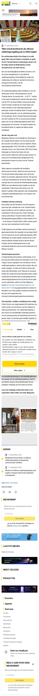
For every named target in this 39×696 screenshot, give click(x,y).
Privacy (5, 613)
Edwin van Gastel (12, 483)
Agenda (8, 604)
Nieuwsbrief (7, 620)
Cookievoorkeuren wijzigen (12, 642)
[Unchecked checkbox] (6, 685)
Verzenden (19, 680)
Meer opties (18, 370)
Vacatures (6, 631)
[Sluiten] (33, 664)
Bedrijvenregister (9, 635)
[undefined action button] (33, 675)
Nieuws (15, 4)
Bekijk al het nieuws (8, 552)
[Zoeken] (30, 3)
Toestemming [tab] (7, 329)
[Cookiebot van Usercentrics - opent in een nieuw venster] (28, 324)
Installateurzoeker (9, 638)
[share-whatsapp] (16, 492)
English (5, 645)
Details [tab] (19, 329)
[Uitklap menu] (36, 3)
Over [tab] (32, 329)
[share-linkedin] (10, 492)
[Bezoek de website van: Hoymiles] (19, 560)
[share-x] (4, 492)
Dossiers (9, 598)
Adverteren (7, 624)
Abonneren (7, 627)
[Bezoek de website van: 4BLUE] (19, 537)
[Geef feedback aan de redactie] (6, 652)
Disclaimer (7, 617)
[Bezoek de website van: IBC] (19, 12)
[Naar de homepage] (6, 3)
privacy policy (13, 690)
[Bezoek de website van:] (19, 589)
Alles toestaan (19, 364)
